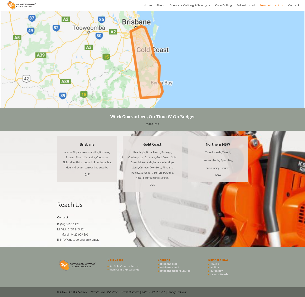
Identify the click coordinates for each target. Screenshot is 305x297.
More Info (152, 124)
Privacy (171, 292)
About (160, 5)
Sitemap (182, 292)
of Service (134, 292)
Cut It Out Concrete (77, 292)
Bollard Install (246, 5)
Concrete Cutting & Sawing (188, 5)
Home (148, 5)
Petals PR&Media (109, 292)
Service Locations (272, 5)
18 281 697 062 (156, 292)
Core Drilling (223, 5)
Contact (293, 5)
